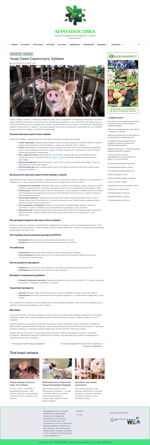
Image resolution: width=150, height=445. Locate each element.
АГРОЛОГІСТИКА (75, 31)
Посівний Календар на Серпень (119, 196)
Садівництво (74, 44)
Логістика (62, 44)
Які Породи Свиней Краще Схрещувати (121, 163)
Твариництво (88, 44)
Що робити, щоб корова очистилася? (86, 383)
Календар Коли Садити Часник (118, 189)
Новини (14, 44)
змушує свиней (59, 157)
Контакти (80, 411)
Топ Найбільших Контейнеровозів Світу (121, 171)
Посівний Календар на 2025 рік (118, 200)
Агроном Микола (17, 63)
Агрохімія (50, 44)
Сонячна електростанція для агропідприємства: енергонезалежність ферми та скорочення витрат (122, 157)
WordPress (107, 442)
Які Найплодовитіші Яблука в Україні (120, 167)
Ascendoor (85, 442)
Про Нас (79, 414)
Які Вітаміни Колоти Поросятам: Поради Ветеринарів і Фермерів (56, 383)
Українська (116, 44)
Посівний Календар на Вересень (119, 193)
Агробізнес (25, 44)
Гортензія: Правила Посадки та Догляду (122, 178)
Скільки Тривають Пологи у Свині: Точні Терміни (22, 383)
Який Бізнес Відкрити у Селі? (118, 174)
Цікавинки (101, 44)
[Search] (138, 44)
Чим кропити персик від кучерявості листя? (123, 185)
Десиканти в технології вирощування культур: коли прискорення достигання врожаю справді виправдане (124, 123)
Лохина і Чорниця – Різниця (117, 182)
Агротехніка (38, 44)
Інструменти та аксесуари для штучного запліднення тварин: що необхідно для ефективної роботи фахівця (122, 143)
